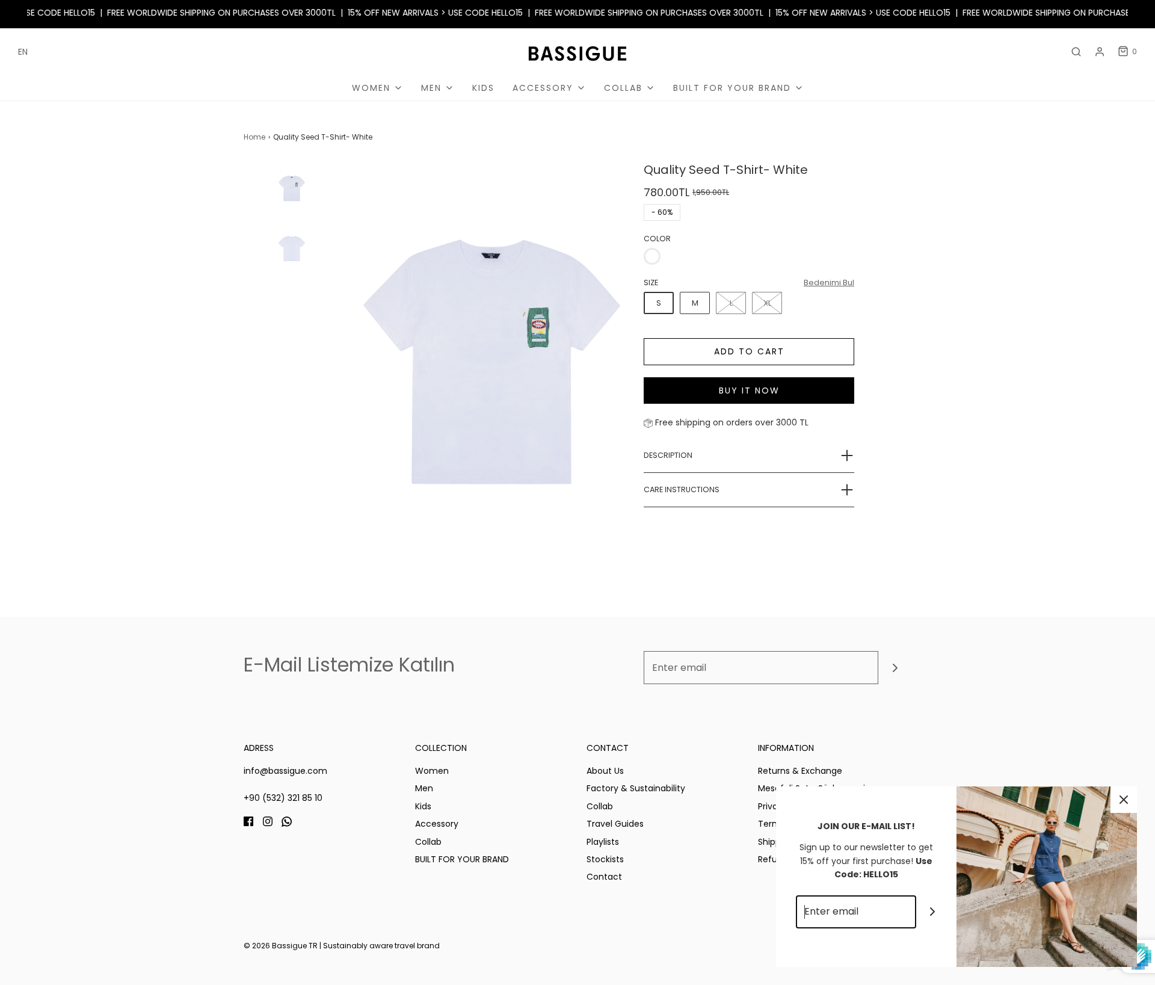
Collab (428, 842)
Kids (483, 88)
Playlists (603, 842)
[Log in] (1099, 51)
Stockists (605, 859)
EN (23, 52)
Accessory (436, 824)
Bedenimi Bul (829, 282)
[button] (292, 299)
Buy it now (749, 390)
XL (767, 303)
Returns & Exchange (800, 771)
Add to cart (749, 351)
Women (432, 771)
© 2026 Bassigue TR (281, 945)
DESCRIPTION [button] (668, 455)
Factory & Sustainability (636, 788)
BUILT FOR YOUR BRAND (462, 859)
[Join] (894, 667)
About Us (605, 771)
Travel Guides (615, 824)
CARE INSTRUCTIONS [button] (681, 489)
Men (424, 788)
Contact (604, 877)
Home (254, 137)
